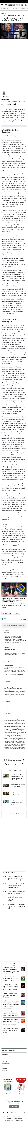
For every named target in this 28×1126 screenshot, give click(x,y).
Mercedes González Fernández (9, 1072)
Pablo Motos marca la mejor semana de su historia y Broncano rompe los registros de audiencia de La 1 (13, 600)
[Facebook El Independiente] (7, 1112)
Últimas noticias (11, 1)
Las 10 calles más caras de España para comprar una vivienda (15, 898)
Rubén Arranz (5, 96)
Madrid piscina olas (19, 1)
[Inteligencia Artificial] (8, 1090)
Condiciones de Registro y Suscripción (14, 1118)
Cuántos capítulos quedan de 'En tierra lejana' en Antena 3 (17, 802)
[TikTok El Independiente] (24, 1112)
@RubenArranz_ (5, 99)
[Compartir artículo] (2, 105)
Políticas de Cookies (9, 1120)
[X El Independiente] (3, 1112)
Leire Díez (4, 1070)
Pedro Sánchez (5, 1066)
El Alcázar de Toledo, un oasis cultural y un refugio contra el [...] (16, 906)
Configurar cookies (19, 1120)
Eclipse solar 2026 (6, 1056)
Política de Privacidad (7, 1116)
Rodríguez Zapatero (6, 1063)
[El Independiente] (14, 5)
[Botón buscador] (26, 5)
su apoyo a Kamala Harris (16, 117)
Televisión (16, 613)
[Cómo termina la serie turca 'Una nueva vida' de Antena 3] (6, 786)
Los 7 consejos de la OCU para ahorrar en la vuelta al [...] (16, 892)
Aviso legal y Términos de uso (19, 1116)
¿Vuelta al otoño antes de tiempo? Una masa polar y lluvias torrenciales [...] (15, 878)
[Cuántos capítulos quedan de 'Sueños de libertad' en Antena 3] (6, 794)
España (9, 9)
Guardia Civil (4, 1068)
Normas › (24, 619)
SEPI (2, 1059)
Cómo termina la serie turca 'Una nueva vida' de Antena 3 (18, 786)
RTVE (10, 613)
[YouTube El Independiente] (12, 1112)
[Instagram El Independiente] (16, 1112)
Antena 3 (4, 613)
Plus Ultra (4, 1061)
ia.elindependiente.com (8, 1093)
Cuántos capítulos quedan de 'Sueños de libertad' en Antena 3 (17, 794)
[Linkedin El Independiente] (20, 1112)
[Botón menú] (2, 5)
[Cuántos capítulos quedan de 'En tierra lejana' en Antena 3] (6, 802)
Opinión (3, 9)
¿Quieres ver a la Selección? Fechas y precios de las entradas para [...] (16, 885)
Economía (16, 9)
